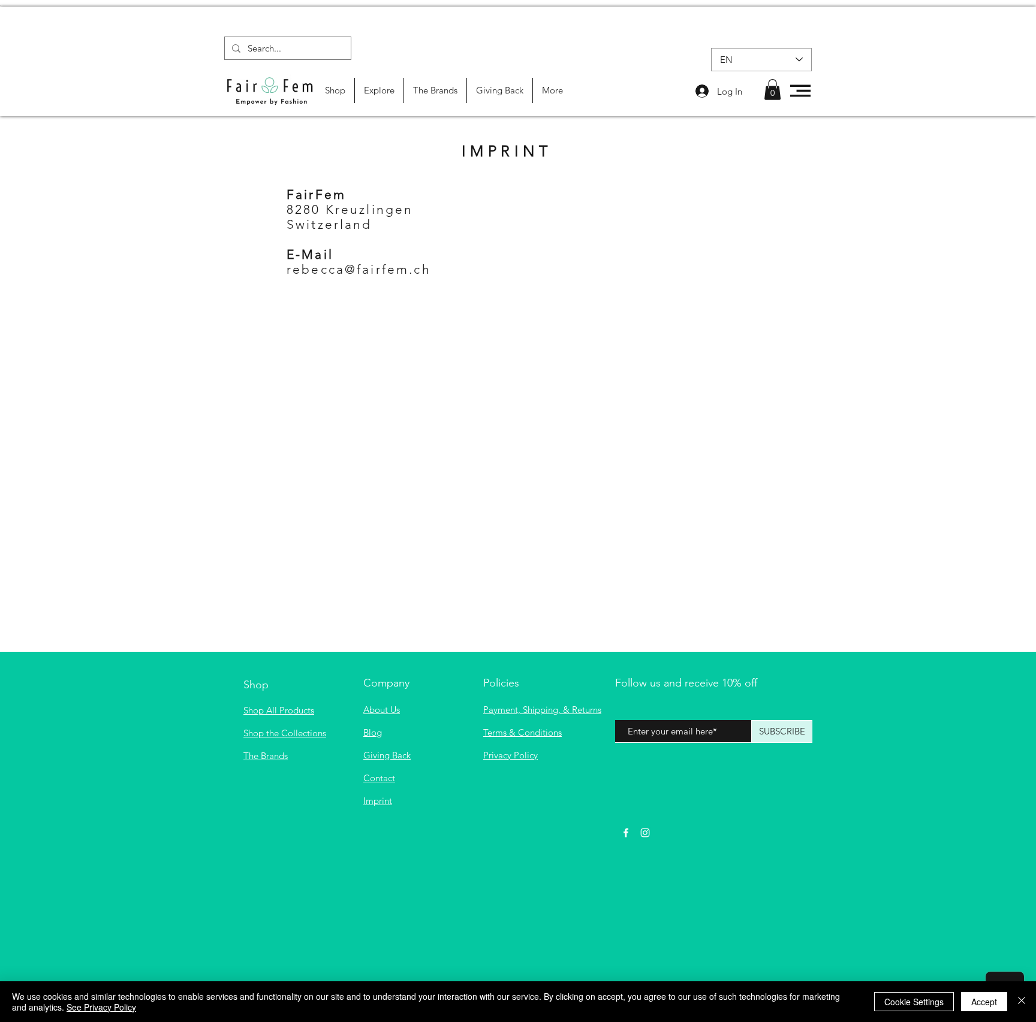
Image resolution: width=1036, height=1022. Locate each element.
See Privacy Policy (101, 1007)
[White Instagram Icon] (645, 833)
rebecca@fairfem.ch (359, 269)
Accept (984, 1002)
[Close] (1021, 1001)
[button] (772, 89)
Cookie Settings (914, 1002)
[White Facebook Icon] (626, 833)
